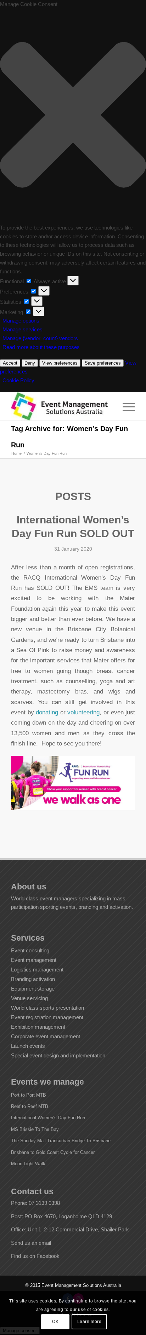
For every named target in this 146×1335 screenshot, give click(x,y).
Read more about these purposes (41, 347)
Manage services (22, 329)
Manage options (20, 321)
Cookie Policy (18, 380)
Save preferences (103, 363)
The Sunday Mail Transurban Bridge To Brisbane (61, 1140)
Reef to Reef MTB (29, 1106)
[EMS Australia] (60, 406)
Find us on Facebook (35, 1256)
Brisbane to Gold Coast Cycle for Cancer (53, 1152)
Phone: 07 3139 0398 (35, 1203)
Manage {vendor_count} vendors (40, 338)
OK (55, 1321)
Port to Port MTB (28, 1095)
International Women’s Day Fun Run (48, 1117)
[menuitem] (125, 406)
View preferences (60, 363)
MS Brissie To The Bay (35, 1129)
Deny (29, 363)
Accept (10, 363)
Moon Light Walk (28, 1163)
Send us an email (31, 1243)
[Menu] (125, 406)
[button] (73, 116)
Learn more (89, 1321)
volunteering (83, 712)
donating (47, 712)
